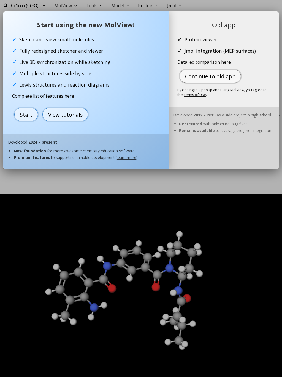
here (69, 96)
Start (26, 114)
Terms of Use (195, 94)
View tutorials (65, 114)
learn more (126, 157)
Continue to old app (210, 76)
